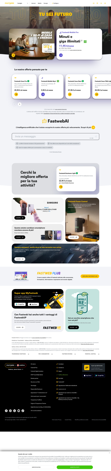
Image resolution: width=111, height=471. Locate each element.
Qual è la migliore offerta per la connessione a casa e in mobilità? (35, 147)
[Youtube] (18, 410)
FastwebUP (61, 382)
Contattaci (61, 364)
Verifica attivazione (63, 374)
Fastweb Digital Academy (37, 371)
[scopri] (13, 55)
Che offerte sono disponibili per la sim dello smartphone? (64, 143)
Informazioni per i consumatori (38, 396)
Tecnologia (33, 385)
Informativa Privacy (56, 419)
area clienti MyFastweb (88, 350)
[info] (81, 40)
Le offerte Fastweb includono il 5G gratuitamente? (32, 143)
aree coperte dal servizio (75, 50)
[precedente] (14, 104)
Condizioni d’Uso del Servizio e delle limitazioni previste (59, 113)
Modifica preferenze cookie (81, 419)
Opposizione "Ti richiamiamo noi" (39, 392)
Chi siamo (33, 364)
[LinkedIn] (14, 410)
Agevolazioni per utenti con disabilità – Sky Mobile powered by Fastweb (68, 398)
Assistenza (61, 367)
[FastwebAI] (93, 3)
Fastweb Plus (34, 367)
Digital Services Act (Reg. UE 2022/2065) (41, 407)
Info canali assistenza (36, 410)
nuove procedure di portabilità (39, 337)
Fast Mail (60, 378)
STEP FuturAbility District (37, 374)
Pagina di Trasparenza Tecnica (38, 403)
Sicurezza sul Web (35, 382)
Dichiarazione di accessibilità (99, 419)
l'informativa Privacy (56, 151)
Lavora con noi (62, 389)
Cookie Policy (68, 419)
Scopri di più (86, 127)
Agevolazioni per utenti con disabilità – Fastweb (67, 393)
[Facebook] (6, 410)
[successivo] (19, 104)
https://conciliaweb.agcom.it (87, 344)
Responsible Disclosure (36, 389)
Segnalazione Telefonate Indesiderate (67, 385)
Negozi (60, 371)
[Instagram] (10, 410)
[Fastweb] (10, 3)
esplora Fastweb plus (90, 276)
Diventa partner (34, 378)
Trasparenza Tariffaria (36, 399)
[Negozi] (97, 3)
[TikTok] (23, 410)
